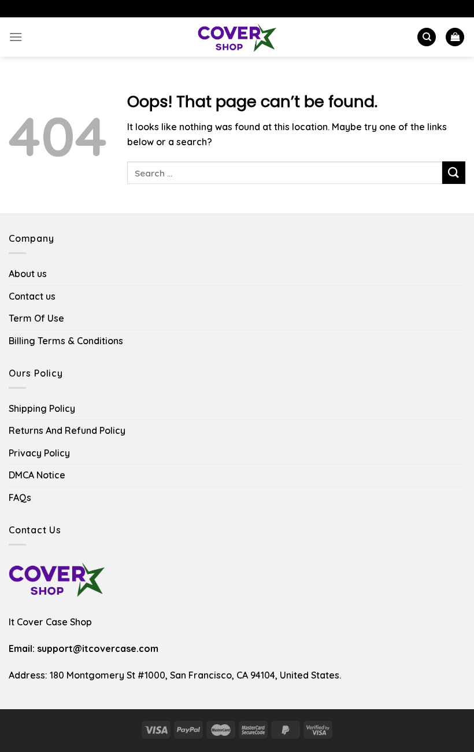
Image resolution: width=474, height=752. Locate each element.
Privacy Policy (39, 453)
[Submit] (453, 172)
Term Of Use (36, 318)
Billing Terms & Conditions (66, 340)
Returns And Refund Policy (67, 430)
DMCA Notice (37, 475)
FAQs (20, 497)
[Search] (426, 37)
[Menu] (16, 37)
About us (28, 273)
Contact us (32, 296)
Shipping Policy (42, 408)
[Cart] (455, 37)
